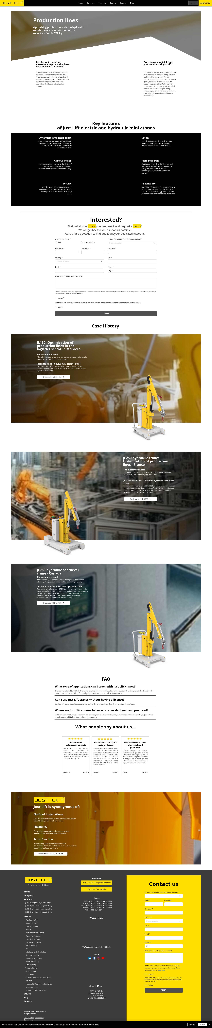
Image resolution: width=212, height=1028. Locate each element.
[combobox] (132, 243)
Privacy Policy (29, 1018)
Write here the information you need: (69, 276)
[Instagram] (98, 958)
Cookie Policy (39, 1018)
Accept (202, 1024)
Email (58, 267)
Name (147, 900)
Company (112, 248)
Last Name (86, 248)
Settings (192, 1024)
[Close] (209, 1024)
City (110, 258)
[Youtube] (103, 958)
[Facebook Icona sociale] (94, 958)
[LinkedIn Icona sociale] (89, 958)
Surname (168, 900)
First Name (60, 248)
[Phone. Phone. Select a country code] (111, 270)
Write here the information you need (158, 951)
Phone (111, 267)
